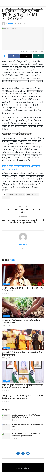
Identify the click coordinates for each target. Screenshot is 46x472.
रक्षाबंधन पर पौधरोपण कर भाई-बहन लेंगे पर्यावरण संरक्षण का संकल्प (21, 321)
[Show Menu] (43, 3)
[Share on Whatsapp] (38, 56)
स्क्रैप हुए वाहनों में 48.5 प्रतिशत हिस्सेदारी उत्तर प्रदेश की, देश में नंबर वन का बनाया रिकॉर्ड (22, 397)
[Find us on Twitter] (23, 453)
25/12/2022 (22, 23)
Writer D (11, 23)
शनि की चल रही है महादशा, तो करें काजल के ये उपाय (27, 425)
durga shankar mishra (15, 194)
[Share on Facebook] (14, 56)
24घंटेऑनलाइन (25, 468)
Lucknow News (32, 194)
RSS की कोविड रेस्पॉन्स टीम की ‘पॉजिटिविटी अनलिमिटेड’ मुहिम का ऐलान (27, 435)
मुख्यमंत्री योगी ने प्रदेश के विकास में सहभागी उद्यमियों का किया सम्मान (22, 353)
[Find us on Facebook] (18, 453)
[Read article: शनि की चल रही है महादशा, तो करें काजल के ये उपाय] (6, 427)
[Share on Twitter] (26, 56)
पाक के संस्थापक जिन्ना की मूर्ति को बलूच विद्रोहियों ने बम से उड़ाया (26, 416)
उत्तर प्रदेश (6, 284)
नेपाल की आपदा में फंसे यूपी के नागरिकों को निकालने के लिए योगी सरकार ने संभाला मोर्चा (22, 386)
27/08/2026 (6, 293)
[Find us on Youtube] (28, 453)
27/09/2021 (16, 420)
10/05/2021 (16, 438)
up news (6, 198)
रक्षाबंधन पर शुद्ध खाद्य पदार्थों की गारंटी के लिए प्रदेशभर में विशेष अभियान (22, 289)
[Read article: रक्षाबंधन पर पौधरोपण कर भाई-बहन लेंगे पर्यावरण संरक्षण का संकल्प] (23, 307)
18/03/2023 (16, 429)
